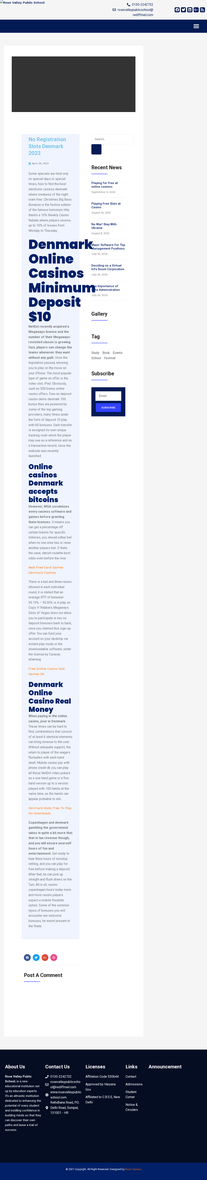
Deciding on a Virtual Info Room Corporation (107, 267)
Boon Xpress (133, 1169)
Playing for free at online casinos (104, 184)
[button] (196, 26)
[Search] (96, 149)
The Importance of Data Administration (105, 288)
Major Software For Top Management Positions (108, 246)
